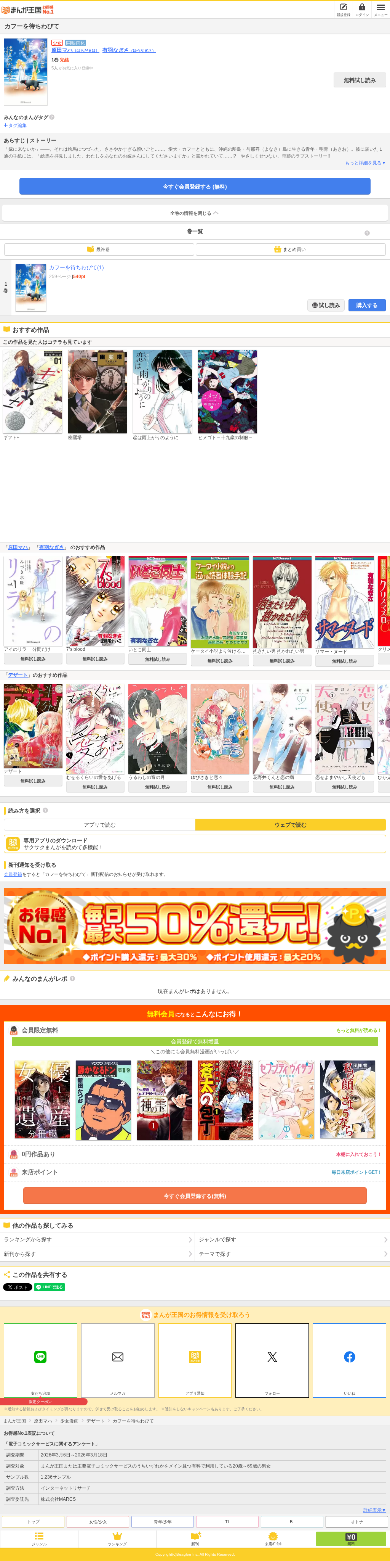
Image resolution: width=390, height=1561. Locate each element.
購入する (367, 305)
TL (227, 1521)
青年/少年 (163, 1521)
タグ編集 (17, 125)
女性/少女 (98, 1521)
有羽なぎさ (129, 50)
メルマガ (117, 1393)
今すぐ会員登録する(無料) (195, 1196)
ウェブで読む (291, 825)
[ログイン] (362, 7)
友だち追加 (40, 1394)
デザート (18, 675)
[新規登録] (343, 7)
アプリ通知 (195, 1393)
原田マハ (75, 50)
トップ (33, 1521)
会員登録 (13, 874)
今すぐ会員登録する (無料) (195, 186)
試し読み (328, 305)
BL (292, 1521)
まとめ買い (294, 249)
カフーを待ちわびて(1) (76, 267)
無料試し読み (360, 80)
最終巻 (103, 249)
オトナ (357, 1521)
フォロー (272, 1393)
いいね (349, 1393)
